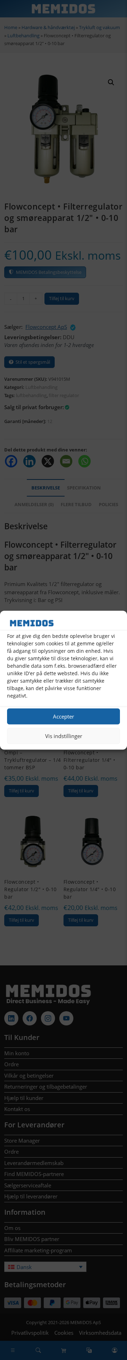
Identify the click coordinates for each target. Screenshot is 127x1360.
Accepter (63, 716)
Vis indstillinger (63, 735)
